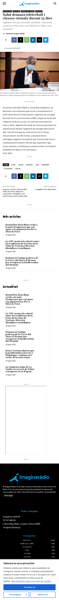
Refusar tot (43, 594)
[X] (20, 40)
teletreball (45, 165)
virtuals (17, 168)
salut (37, 165)
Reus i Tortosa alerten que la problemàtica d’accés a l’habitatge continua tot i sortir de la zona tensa (19, 354)
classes (20, 165)
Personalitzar (15, 594)
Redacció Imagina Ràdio (15, 33)
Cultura (16, 11)
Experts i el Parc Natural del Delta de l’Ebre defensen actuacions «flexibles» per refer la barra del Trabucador (15, 192)
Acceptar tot (29, 587)
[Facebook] (14, 40)
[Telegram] (45, 40)
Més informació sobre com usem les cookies (31, 581)
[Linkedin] (33, 40)
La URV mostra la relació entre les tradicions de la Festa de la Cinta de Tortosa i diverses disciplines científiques (22, 245)
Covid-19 (39, 11)
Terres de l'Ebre (27, 11)
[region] (29, 579)
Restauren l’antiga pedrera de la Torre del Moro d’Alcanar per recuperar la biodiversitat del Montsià (21, 261)
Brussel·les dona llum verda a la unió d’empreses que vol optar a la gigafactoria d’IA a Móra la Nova (21, 228)
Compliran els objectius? (45, 189)
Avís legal (8, 495)
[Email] (39, 40)
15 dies (13, 165)
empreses (29, 165)
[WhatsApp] (27, 40)
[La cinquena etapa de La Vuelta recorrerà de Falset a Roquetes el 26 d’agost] (41, 370)
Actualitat (7, 11)
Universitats (8, 168)
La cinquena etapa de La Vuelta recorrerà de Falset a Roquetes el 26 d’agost (19, 369)
